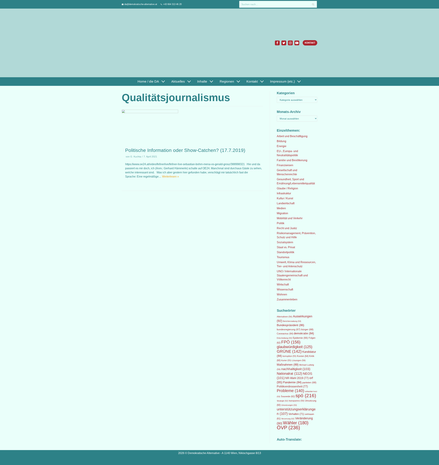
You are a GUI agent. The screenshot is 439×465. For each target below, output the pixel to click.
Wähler (296, 422)
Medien (281, 208)
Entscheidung (284, 338)
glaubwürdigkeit (294, 347)
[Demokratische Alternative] (138, 43)
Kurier (286, 360)
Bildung (281, 141)
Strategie (282, 401)
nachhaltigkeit (295, 369)
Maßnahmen (288, 364)
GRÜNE (289, 351)
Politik (280, 223)
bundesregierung (288, 329)
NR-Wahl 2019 (297, 378)
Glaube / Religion (287, 188)
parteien (309, 382)
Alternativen (284, 316)
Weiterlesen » (170, 176)
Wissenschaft (285, 289)
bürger (307, 329)
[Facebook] (277, 43)
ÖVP (288, 427)
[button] (163, 81)
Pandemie (292, 382)
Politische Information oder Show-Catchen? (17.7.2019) (185, 150)
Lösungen (299, 360)
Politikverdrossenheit (292, 386)
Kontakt (310, 43)
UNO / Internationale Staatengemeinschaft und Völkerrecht (292, 275)
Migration (282, 213)
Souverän (288, 396)
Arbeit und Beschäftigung (292, 136)
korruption (289, 356)
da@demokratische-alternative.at (140, 4)
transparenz (296, 401)
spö (305, 395)
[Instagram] (290, 43)
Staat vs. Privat (286, 247)
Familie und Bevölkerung (292, 160)
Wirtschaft (283, 284)
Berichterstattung (292, 321)
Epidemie (300, 337)
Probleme (290, 390)
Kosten (303, 356)
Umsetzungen (289, 405)
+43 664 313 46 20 (172, 4)
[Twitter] (283, 43)
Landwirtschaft (285, 203)
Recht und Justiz (287, 228)
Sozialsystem (285, 242)
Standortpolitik (285, 252)
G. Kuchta (135, 156)
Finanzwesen (285, 165)
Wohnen (282, 294)
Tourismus (283, 257)
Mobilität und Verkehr (289, 218)
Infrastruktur (284, 193)
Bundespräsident (290, 325)
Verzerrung (287, 419)
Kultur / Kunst (285, 198)
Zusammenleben (287, 299)
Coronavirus (285, 333)
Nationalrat (289, 373)
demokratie (304, 333)
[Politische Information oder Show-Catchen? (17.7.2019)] (150, 112)
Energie (281, 146)
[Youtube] (296, 43)
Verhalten (296, 414)
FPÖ (290, 342)
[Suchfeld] (313, 4)
